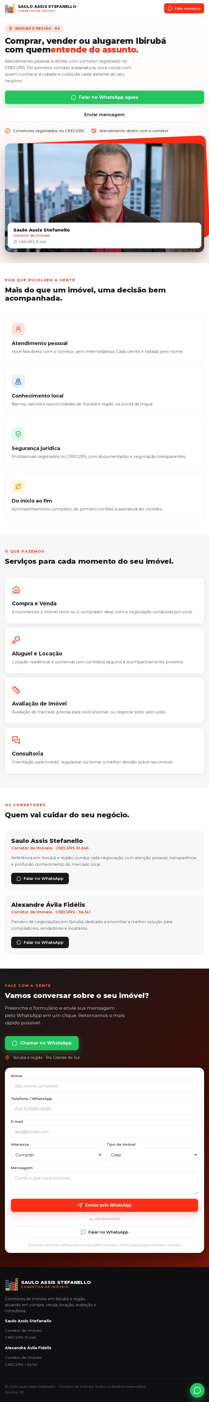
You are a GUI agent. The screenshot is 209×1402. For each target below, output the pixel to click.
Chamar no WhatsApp (46, 1043)
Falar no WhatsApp (43, 878)
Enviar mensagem (104, 114)
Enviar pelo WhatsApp (108, 1205)
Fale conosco (187, 8)
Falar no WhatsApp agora (108, 97)
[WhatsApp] (197, 1390)
